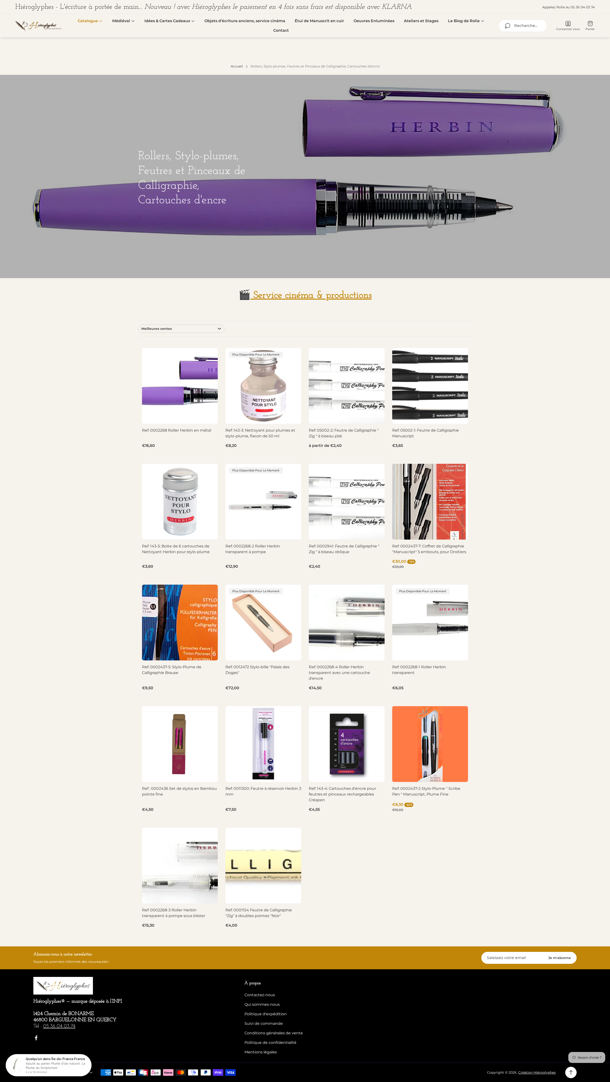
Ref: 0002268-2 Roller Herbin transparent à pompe (252, 549)
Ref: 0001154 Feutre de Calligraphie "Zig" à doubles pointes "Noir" (258, 913)
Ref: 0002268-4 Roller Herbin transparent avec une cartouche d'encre (339, 673)
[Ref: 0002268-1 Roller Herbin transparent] (430, 622)
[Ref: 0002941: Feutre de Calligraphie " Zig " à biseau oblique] (347, 502)
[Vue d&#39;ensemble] (208, 357)
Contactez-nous (259, 995)
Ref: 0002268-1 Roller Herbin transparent (419, 670)
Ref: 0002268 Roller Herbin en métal (176, 430)
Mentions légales (260, 1052)
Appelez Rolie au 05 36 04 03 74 (568, 7)
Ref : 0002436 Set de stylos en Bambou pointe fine (179, 791)
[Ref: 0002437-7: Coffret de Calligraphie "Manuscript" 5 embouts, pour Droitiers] (430, 502)
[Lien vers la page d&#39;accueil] (63, 986)
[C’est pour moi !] (208, 473)
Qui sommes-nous (262, 1004)
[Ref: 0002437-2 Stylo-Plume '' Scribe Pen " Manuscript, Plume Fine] (430, 744)
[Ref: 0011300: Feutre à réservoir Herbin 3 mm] (263, 744)
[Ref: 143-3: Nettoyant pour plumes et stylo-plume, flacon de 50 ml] (263, 386)
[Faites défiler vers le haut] (571, 1072)
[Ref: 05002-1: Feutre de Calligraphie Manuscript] (430, 386)
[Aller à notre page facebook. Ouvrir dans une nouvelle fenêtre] (36, 1038)
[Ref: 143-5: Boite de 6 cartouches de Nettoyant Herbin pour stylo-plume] (180, 502)
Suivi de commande (263, 1023)
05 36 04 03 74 (59, 1026)
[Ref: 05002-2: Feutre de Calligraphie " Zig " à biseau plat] (347, 386)
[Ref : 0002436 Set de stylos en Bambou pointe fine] (180, 744)
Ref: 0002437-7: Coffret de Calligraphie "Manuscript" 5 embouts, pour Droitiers (429, 549)
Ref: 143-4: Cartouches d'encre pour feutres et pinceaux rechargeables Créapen (342, 794)
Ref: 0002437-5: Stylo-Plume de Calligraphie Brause (171, 670)
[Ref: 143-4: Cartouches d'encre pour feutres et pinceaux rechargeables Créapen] (347, 744)
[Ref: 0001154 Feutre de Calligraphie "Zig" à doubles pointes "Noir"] (263, 865)
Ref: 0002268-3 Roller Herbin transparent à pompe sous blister (173, 913)
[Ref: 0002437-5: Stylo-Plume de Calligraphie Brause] (180, 622)
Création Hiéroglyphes (537, 1072)
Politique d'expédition (265, 1014)
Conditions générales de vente (273, 1033)
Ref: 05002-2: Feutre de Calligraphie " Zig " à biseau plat (344, 433)
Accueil (237, 66)
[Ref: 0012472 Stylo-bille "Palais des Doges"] (263, 622)
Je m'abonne (559, 958)
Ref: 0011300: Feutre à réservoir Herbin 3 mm (263, 791)
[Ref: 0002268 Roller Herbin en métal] (180, 386)
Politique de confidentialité (270, 1042)
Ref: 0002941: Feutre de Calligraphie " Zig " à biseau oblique (344, 549)
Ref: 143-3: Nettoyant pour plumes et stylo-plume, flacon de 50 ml (260, 433)
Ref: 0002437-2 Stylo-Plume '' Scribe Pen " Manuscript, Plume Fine (426, 791)
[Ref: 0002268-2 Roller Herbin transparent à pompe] (263, 502)
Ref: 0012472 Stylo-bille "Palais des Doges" (257, 670)
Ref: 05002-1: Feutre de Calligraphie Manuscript (425, 433)
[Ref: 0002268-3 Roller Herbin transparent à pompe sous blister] (180, 865)
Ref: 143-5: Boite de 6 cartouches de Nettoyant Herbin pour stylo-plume (176, 549)
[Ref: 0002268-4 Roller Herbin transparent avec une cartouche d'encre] (347, 622)
